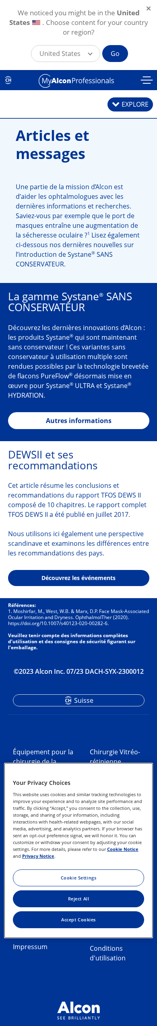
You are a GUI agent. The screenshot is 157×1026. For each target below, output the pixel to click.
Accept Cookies (78, 920)
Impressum (30, 946)
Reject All (78, 899)
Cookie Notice (122, 849)
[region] (78, 850)
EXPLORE (135, 104)
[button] (65, 53)
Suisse (83, 700)
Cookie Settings (79, 878)
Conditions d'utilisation (108, 953)
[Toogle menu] (147, 81)
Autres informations (79, 420)
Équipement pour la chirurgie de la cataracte (43, 761)
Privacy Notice (38, 856)
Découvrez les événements (78, 578)
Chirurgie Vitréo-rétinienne (115, 756)
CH (8, 80)
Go (115, 53)
